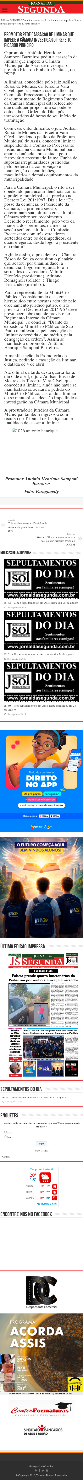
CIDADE (15, 20)
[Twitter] (43, 1470)
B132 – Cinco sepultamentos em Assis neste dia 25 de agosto (41, 602)
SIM (9, 1132)
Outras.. (6, 1156)
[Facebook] (39, 1470)
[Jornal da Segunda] (41, 7)
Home (6, 20)
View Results (41, 1150)
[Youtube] (46, 1470)
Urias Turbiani (46, 1466)
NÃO (9, 1137)
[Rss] (36, 1470)
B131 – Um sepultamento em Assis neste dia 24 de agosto (39, 654)
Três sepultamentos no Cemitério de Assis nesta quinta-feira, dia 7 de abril (27, 525)
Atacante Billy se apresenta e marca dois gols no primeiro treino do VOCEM (55, 539)
